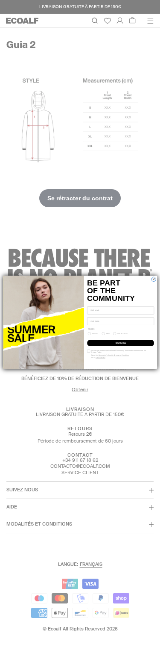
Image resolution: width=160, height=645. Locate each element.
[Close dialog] (153, 279)
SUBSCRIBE (120, 343)
